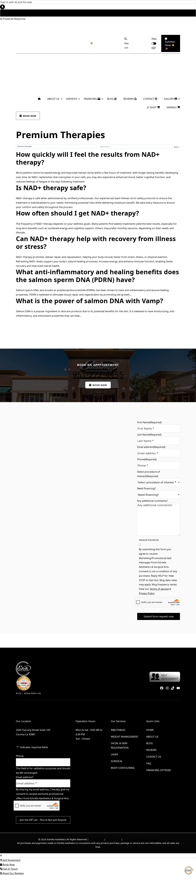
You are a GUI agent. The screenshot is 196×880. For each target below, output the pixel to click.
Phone (147, 459)
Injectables (118, 730)
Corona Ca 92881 (26, 734)
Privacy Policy (147, 593)
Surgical (117, 761)
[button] (23, 43)
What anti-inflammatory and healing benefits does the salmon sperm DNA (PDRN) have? (97, 275)
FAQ (148, 763)
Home (150, 730)
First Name (149, 422)
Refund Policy (113, 839)
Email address (151, 447)
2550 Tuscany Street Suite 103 (33, 730)
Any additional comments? (152, 500)
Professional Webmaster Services (140, 839)
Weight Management (124, 736)
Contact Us (153, 756)
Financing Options (158, 770)
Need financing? (146, 488)
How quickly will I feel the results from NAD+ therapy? (88, 158)
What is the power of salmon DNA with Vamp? (89, 300)
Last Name (149, 434)
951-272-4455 (98, 374)
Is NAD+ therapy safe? (51, 187)
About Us (152, 736)
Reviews (151, 750)
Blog (149, 743)
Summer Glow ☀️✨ (170, 45)
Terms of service (159, 589)
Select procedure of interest (148, 474)
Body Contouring (123, 768)
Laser (114, 754)
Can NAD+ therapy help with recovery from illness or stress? (96, 242)
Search (176, 147)
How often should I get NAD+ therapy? (77, 213)
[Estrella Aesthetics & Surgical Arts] (27, 83)
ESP (154, 47)
